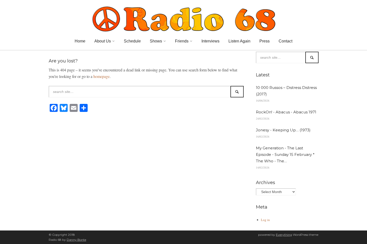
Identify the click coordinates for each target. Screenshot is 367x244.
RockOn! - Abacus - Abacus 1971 (286, 112)
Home (80, 41)
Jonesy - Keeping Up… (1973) (283, 130)
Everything (284, 235)
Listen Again (239, 41)
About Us (102, 41)
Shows (156, 41)
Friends (181, 41)
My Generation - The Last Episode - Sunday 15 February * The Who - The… (285, 154)
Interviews (210, 41)
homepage (101, 76)
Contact (285, 41)
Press (264, 41)
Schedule (132, 41)
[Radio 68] (183, 18)
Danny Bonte (76, 240)
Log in (265, 220)
